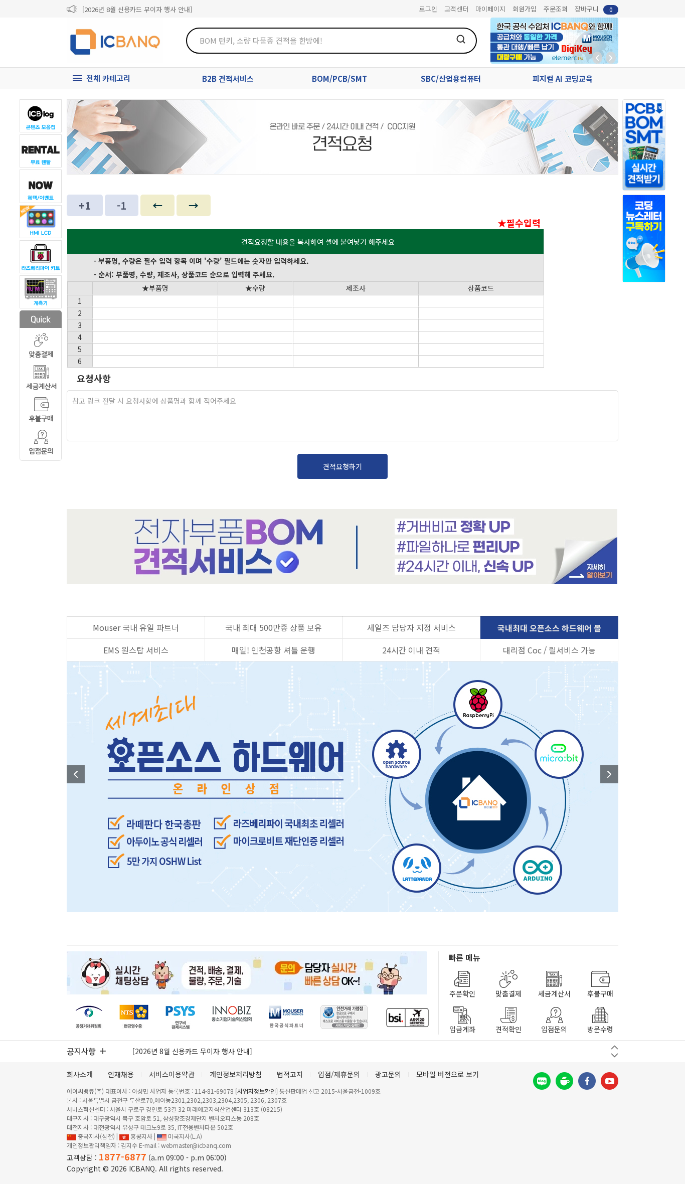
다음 (609, 774)
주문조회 (556, 9)
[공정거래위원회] (89, 1017)
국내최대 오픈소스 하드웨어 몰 (549, 628)
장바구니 (594, 9)
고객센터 (456, 9)
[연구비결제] (180, 1017)
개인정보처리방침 (236, 1074)
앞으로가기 (611, 58)
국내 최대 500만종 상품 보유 (273, 627)
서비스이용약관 (172, 1074)
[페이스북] (587, 1081)
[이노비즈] (232, 1017)
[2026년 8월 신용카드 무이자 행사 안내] (137, 9)
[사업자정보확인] (256, 1091)
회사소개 (80, 1074)
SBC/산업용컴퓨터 (451, 78)
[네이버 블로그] (542, 1081)
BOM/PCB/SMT (339, 78)
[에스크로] (344, 1017)
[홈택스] (134, 1017)
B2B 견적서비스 (228, 78)
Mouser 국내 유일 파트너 (136, 627)
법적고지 (290, 1074)
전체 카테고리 (108, 78)
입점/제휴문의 (339, 1074)
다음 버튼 (614, 1055)
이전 (76, 774)
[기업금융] (407, 1017)
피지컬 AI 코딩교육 (563, 78)
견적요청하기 (342, 466)
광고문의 (388, 1074)
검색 (461, 39)
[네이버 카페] (564, 1081)
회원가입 (524, 9)
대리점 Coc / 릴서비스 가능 (549, 650)
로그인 (428, 9)
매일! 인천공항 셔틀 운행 (273, 650)
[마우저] (286, 1017)
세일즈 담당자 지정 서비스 (411, 627)
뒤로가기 (597, 58)
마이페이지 (490, 9)
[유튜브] (609, 1081)
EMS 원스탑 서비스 (135, 650)
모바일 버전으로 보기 (447, 1074)
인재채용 (121, 1074)
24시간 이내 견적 (411, 650)
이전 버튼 (614, 1047)
